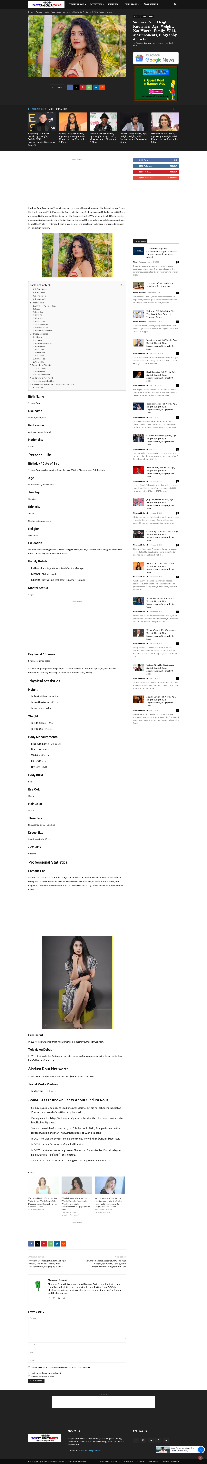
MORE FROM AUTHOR (58, 109)
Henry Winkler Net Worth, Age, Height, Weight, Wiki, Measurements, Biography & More (161, 634)
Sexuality (40, 362)
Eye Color (40, 349)
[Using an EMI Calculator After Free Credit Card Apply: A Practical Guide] (138, 314)
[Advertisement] (77, 182)
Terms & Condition (170, 1461)
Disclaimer (140, 1461)
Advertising (151, 4)
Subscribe (172, 178)
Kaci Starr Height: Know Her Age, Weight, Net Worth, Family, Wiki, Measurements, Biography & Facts (43, 1201)
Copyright (128, 1461)
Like (175, 160)
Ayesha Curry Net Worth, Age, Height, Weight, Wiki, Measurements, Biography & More (72, 138)
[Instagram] (143, 1440)
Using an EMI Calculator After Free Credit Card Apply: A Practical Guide (160, 314)
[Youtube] (166, 1440)
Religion (39, 318)
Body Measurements (45, 343)
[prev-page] (173, 109)
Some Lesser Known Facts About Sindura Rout (53, 384)
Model (151, 16)
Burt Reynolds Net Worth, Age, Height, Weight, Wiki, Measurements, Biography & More (161, 376)
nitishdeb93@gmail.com (90, 1450)
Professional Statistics (42, 365)
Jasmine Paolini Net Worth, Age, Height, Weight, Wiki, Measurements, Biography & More (161, 408)
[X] (76, 87)
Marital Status (42, 327)
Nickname (41, 292)
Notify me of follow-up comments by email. (46, 1373)
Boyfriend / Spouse (44, 331)
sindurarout (51, 1091)
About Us (104, 1461)
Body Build (40, 346)
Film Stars (131, 4)
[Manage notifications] (200, 1458)
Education (40, 321)
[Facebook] (70, 87)
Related (39, 387)
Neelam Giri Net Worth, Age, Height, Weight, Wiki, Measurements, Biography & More (164, 138)
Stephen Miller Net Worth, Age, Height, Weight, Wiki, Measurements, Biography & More (161, 440)
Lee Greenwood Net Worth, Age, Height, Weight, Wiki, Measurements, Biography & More (161, 344)
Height (39, 337)
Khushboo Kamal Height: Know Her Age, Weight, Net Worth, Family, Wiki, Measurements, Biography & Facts (105, 1263)
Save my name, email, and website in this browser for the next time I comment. (60, 1367)
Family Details (42, 324)
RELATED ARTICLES (37, 109)
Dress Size (40, 359)
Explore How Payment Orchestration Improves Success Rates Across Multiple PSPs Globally (161, 253)
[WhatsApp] (89, 87)
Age (38, 309)
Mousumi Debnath (143, 43)
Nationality (41, 299)
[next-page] (177, 109)
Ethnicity (40, 315)
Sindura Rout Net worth (42, 378)
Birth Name (41, 289)
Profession (41, 296)
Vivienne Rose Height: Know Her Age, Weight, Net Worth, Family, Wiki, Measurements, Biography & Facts (47, 1263)
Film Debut (40, 371)
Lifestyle (96, 4)
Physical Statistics (40, 334)
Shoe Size (40, 356)
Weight (39, 340)
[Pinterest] (83, 87)
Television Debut (43, 374)
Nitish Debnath (139, 262)
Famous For (41, 368)
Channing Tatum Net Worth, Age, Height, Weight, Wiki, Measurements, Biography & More (162, 536)
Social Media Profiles (45, 381)
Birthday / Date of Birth (46, 306)
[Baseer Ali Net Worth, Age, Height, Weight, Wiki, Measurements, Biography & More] (134, 122)
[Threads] (65, 1298)
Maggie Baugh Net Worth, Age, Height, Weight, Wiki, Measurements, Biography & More (161, 701)
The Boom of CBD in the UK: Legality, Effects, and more (159, 285)
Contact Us (116, 1461)
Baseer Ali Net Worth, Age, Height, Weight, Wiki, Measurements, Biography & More (133, 138)
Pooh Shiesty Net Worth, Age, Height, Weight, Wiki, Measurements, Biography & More (160, 472)
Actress (39, 12)
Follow (173, 166)
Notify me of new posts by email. (42, 1376)
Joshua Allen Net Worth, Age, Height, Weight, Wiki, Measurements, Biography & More (103, 138)
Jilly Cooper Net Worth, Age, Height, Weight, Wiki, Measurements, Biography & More (160, 504)
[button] (175, 4)
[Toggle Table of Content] (120, 285)
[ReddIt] (102, 87)
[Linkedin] (96, 87)
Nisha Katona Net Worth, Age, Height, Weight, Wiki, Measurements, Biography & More (160, 602)
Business (113, 4)
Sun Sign (39, 312)
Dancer (144, 16)
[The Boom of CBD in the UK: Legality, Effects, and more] (138, 286)
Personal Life (38, 302)
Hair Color (40, 352)
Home (30, 12)
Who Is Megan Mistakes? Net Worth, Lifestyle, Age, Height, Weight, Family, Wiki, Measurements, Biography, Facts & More (77, 1204)
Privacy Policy (153, 1461)
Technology (76, 4)
